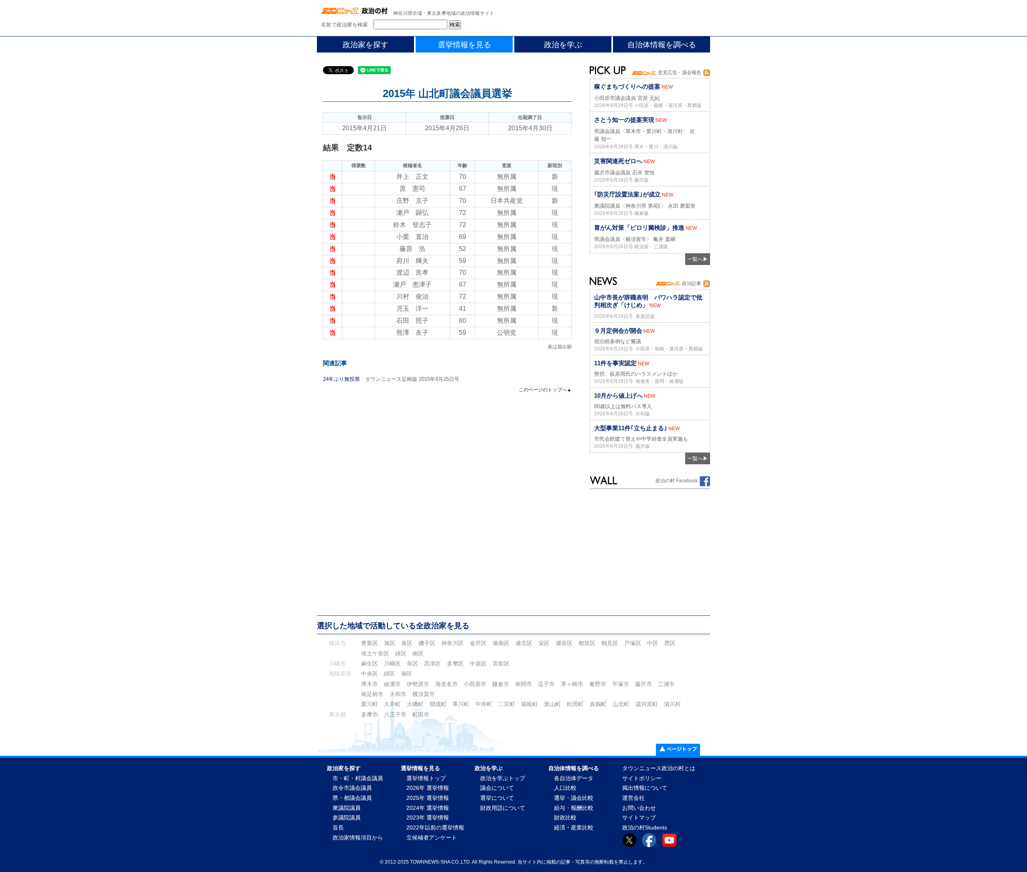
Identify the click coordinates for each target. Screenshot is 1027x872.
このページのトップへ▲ (545, 389)
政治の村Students (644, 828)
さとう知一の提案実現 (624, 119)
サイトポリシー (642, 778)
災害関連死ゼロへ (618, 161)
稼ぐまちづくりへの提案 (627, 86)
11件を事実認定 (615, 363)
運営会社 (633, 798)
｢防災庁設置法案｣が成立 (627, 194)
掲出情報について (644, 788)
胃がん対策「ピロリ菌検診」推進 (639, 227)
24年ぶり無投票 (341, 379)
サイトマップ (639, 818)
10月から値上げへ (618, 395)
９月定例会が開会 (618, 330)
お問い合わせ (639, 808)
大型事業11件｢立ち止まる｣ (630, 428)
